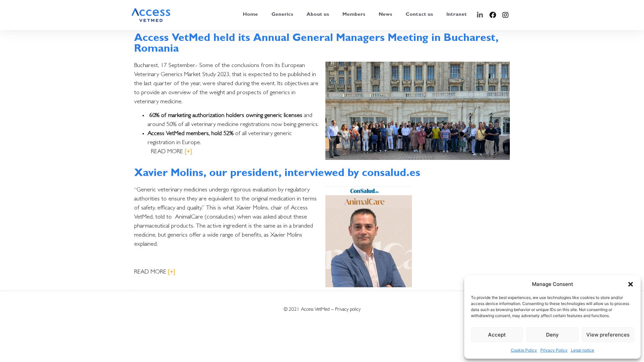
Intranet (456, 14)
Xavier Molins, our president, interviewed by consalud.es (277, 174)
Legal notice (582, 350)
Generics (282, 14)
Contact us (419, 14)
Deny (552, 334)
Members (353, 14)
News (385, 14)
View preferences (608, 334)
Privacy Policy (554, 350)
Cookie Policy (524, 350)
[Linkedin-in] (480, 15)
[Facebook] (492, 15)
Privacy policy (348, 309)
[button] (630, 284)
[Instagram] (505, 15)
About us (318, 14)
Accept (497, 334)
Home (250, 14)
